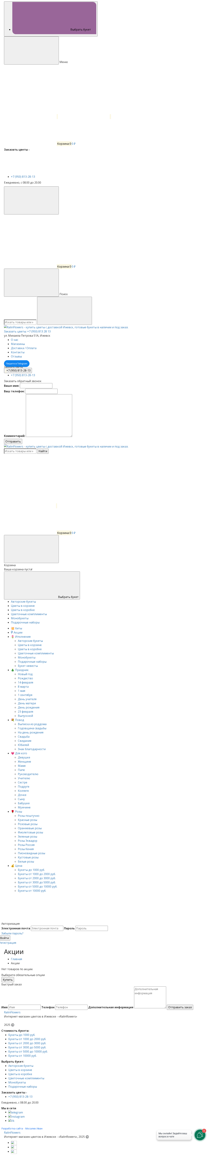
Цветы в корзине (20, 1070)
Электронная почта (15, 928)
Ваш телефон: (14, 391)
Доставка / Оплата (23, 348)
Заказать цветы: (15, 331)
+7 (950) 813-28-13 (23, 177)
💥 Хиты (16, 628)
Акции (17, 632)
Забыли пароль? (12, 933)
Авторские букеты (20, 1066)
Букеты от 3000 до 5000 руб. (27, 1047)
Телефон (47, 1007)
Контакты (17, 352)
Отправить (13, 441)
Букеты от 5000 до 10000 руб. (28, 1051)
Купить (8, 980)
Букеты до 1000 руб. (21, 1035)
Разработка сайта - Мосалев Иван (21, 1128)
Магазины (18, 344)
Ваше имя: (11, 386)
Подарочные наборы (22, 1086)
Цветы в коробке (20, 1074)
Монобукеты (17, 1082)
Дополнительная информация (110, 1007)
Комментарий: (14, 436)
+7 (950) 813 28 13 (39, 331)
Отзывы (16, 356)
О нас (14, 340)
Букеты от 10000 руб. (22, 1056)
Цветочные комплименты (26, 1078)
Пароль (69, 928)
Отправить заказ (180, 1007)
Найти (43, 451)
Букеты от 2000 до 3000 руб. (27, 1043)
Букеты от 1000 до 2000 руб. (27, 1039)
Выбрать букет (68, 597)
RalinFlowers (12, 1012)
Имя (4, 1007)
